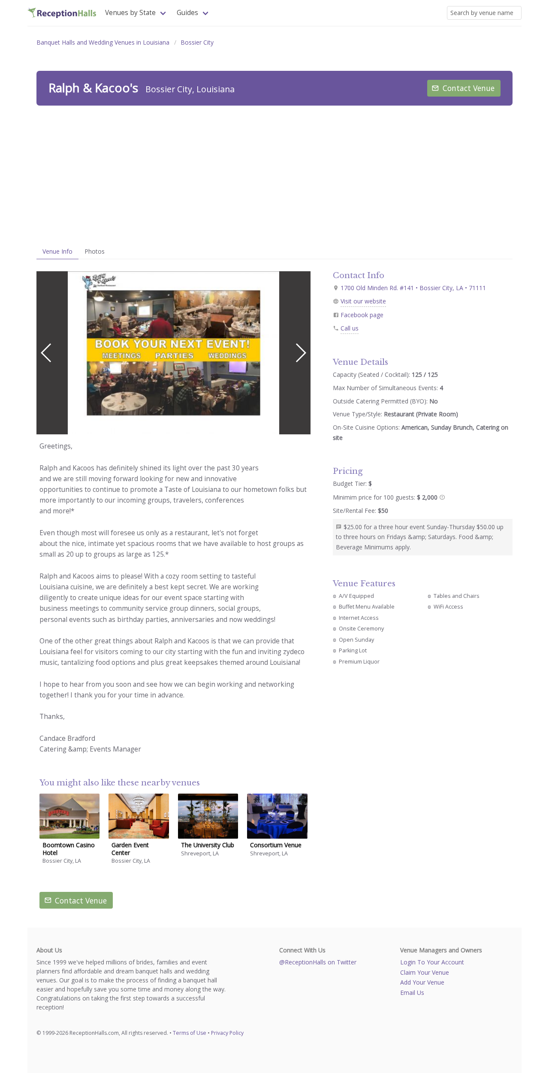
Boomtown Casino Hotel (68, 849)
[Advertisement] (274, 175)
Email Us (412, 992)
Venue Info (57, 251)
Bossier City (197, 42)
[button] (300, 352)
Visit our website (363, 301)
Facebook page (362, 315)
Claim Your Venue (424, 972)
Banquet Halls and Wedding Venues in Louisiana (102, 42)
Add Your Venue (422, 982)
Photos (94, 251)
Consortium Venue (276, 845)
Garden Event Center (130, 849)
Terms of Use (189, 1033)
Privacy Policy (227, 1033)
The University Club (207, 845)
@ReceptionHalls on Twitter (317, 962)
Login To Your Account (432, 962)
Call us (350, 328)
